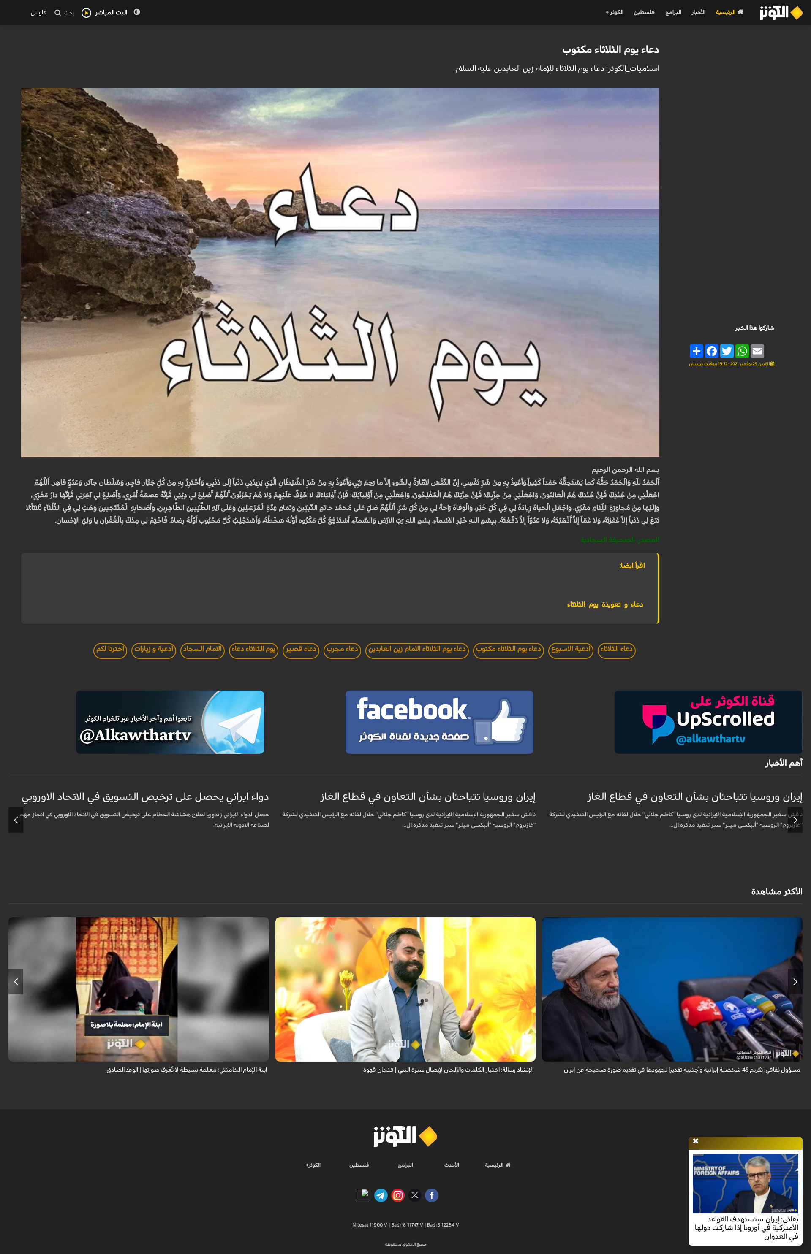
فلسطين (644, 12)
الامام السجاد (202, 648)
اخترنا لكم (110, 648)
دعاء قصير (301, 648)
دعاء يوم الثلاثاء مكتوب (610, 50)
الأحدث (451, 1164)
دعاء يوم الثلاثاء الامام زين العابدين (417, 648)
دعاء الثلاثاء (617, 648)
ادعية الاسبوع (571, 648)
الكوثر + (614, 12)
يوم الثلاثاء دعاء (253, 648)
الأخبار (698, 12)
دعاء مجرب (342, 648)
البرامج (673, 12)
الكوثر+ (313, 1164)
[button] (795, 820)
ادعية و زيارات (153, 648)
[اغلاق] (696, 1141)
